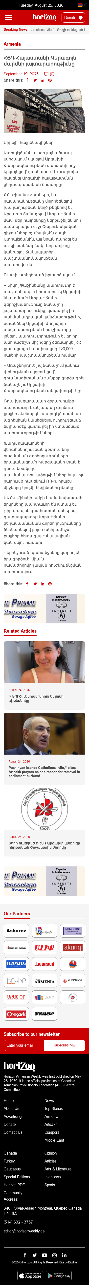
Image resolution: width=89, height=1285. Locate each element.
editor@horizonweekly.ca (24, 1230)
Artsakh (50, 1124)
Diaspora (52, 1132)
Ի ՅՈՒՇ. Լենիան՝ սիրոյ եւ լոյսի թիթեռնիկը (36, 698)
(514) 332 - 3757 (18, 1222)
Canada (10, 1153)
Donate (70, 17)
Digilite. (73, 1262)
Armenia (51, 1116)
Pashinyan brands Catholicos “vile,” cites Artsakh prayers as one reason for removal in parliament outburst (44, 772)
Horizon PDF (14, 1184)
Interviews (52, 1176)
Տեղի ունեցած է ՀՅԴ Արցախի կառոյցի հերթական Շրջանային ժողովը (44, 845)
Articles (50, 1161)
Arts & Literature (57, 1168)
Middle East (54, 1140)
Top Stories (53, 1108)
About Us (11, 1108)
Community (13, 1192)
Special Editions (17, 1176)
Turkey (9, 1161)
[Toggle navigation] (9, 18)
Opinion (50, 1153)
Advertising (13, 1116)
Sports (49, 1184)
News (49, 1100)
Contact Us (13, 1132)
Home (9, 1100)
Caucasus (12, 1168)
